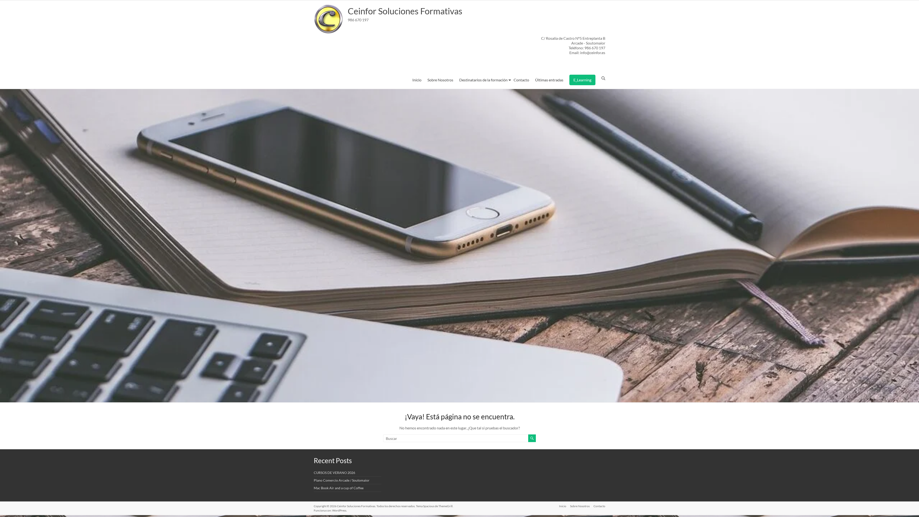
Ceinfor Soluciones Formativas (405, 11)
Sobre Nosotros (440, 80)
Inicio (416, 80)
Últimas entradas (549, 80)
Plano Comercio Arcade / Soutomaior (342, 480)
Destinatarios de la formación (483, 80)
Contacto (521, 80)
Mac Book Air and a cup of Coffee (339, 488)
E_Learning (582, 80)
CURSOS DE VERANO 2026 (334, 473)
